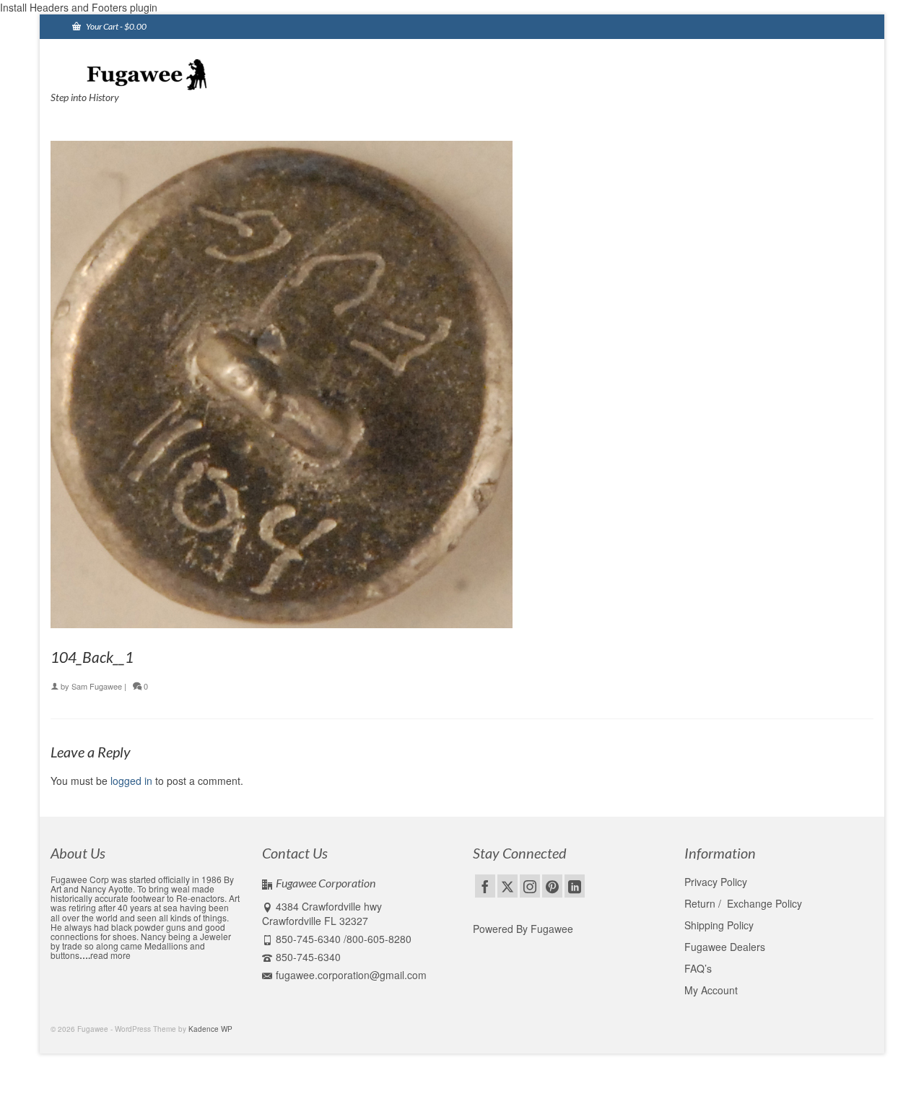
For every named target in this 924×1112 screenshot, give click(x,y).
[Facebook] (485, 886)
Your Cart (115, 26)
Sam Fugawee (96, 686)
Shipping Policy (719, 925)
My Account (711, 990)
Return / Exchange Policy (743, 903)
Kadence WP (210, 1029)
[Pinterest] (552, 886)
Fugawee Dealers (726, 946)
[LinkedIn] (575, 886)
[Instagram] (530, 886)
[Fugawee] (180, 73)
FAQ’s (698, 968)
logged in (131, 780)
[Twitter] (507, 886)
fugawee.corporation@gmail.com (351, 975)
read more (110, 955)
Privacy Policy (715, 881)
